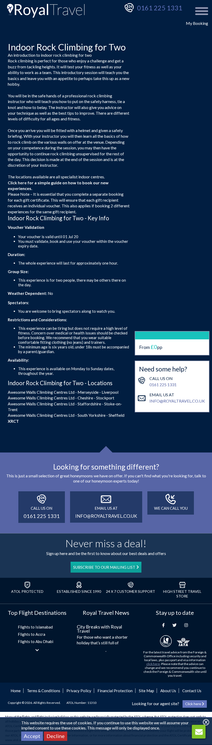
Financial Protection (115, 690)
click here (153, 664)
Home (16, 690)
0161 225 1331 (159, 8)
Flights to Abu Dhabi (35, 641)
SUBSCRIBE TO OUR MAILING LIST (104, 567)
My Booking (197, 23)
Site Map (146, 690)
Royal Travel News (106, 612)
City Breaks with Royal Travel (99, 629)
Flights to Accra (31, 634)
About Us (168, 690)
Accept (32, 736)
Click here (17, 182)
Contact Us (191, 690)
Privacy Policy (78, 690)
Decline (56, 736)
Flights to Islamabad (35, 627)
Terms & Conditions (43, 690)
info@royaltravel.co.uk (177, 400)
